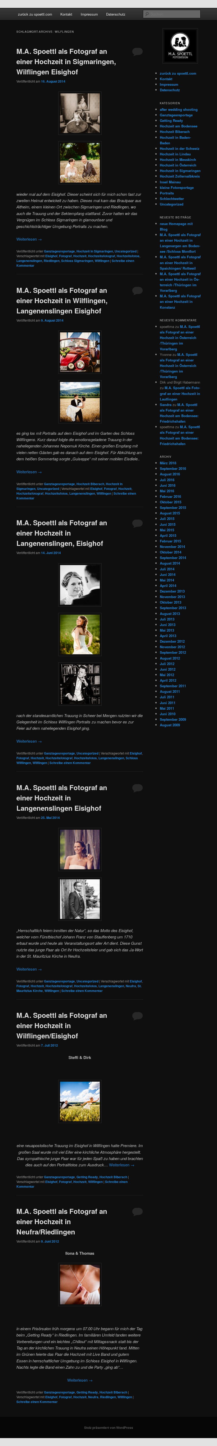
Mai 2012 (167, 674)
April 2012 (168, 680)
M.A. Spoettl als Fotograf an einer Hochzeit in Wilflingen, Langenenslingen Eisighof (61, 300)
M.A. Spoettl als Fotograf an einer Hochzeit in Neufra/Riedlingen (61, 1221)
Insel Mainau (170, 181)
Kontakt (66, 14)
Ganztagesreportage (59, 251)
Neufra (131, 986)
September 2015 (173, 507)
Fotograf (65, 256)
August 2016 (170, 473)
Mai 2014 (167, 580)
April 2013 (168, 635)
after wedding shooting (179, 109)
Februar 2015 (170, 540)
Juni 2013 (167, 624)
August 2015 (170, 513)
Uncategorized (126, 251)
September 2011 (173, 685)
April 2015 (168, 535)
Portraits (167, 192)
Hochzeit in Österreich (178, 165)
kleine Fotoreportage (177, 187)
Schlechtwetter (172, 198)
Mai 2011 (167, 708)
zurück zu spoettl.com (35, 14)
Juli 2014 (167, 568)
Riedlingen (52, 260)
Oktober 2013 (170, 602)
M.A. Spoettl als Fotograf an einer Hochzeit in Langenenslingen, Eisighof (61, 533)
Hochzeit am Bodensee (178, 125)
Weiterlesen (29, 239)
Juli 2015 (167, 518)
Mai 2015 (167, 529)
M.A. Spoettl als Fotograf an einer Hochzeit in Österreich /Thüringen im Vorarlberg (180, 337)
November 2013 (172, 596)
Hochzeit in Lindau (175, 153)
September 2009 (173, 719)
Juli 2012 (167, 663)
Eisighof (51, 256)
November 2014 (172, 546)
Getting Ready (87, 1177)
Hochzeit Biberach (90, 483)
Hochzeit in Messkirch (178, 159)
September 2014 (173, 557)
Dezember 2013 (172, 591)
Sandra (165, 404)
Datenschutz (115, 14)
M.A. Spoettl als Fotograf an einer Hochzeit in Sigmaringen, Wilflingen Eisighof (66, 61)
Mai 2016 (167, 490)
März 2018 (168, 462)
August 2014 (170, 563)
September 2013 (173, 607)
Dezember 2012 (172, 641)
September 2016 (173, 468)
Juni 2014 (167, 574)
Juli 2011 (167, 696)
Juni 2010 (167, 713)
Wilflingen (102, 260)
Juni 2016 (167, 485)
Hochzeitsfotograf (101, 256)
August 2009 (170, 724)
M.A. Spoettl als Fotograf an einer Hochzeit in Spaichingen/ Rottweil (180, 262)
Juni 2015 (167, 524)
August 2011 (170, 691)
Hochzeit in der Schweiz (180, 148)
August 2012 (170, 658)
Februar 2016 (170, 496)
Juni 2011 (167, 702)
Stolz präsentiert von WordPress (108, 1427)
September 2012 (173, 652)
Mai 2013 (167, 630)
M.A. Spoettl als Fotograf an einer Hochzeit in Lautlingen (180, 393)
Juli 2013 (167, 619)
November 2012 (172, 646)
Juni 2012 (167, 669)
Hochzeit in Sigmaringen (94, 251)
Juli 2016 (167, 479)
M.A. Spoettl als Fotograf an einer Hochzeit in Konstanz (180, 301)
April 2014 (168, 585)
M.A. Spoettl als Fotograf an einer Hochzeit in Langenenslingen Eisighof (61, 797)
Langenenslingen (29, 260)
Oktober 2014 (170, 552)
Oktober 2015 (170, 501)
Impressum (89, 14)
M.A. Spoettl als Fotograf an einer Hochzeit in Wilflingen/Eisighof (61, 1025)
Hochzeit (80, 256)
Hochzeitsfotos (128, 256)
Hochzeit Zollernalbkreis (180, 176)
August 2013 (170, 613)
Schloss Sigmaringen (77, 260)
